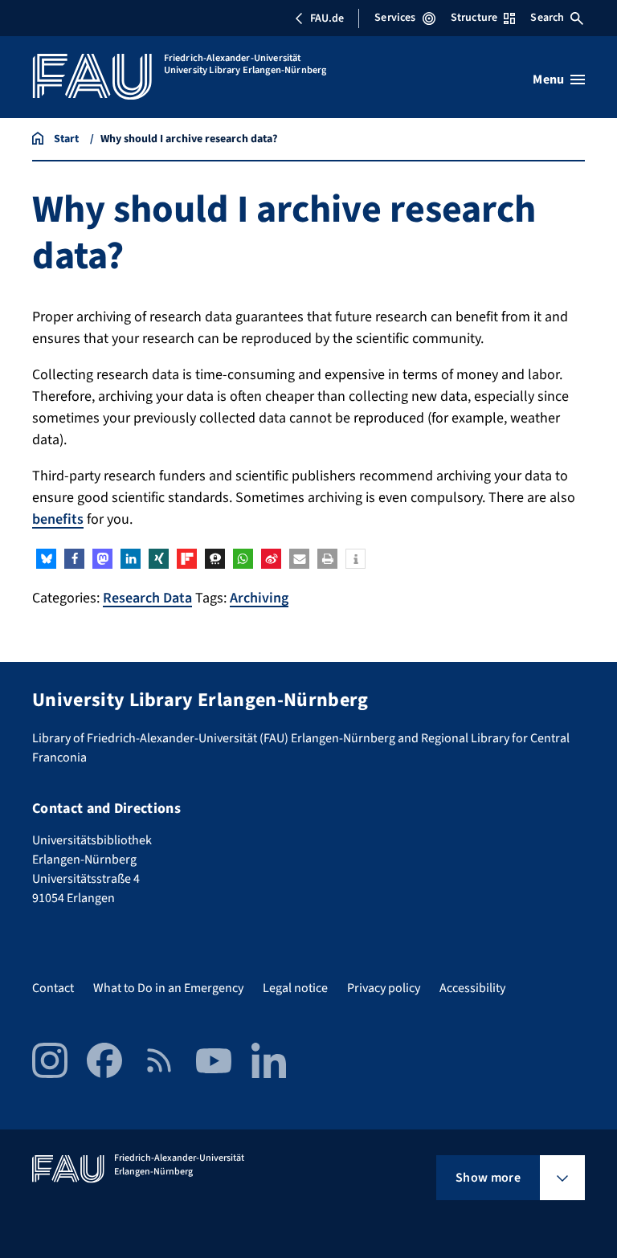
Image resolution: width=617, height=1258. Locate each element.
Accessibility (472, 988)
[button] (46, 559)
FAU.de (327, 18)
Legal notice (295, 988)
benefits (58, 519)
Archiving (259, 598)
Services (394, 18)
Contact (53, 988)
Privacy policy (383, 988)
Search (547, 18)
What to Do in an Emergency (168, 988)
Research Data (147, 598)
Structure (474, 18)
